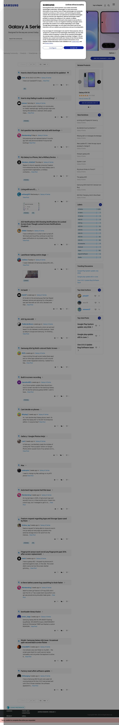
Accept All (73, 48)
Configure (52, 48)
